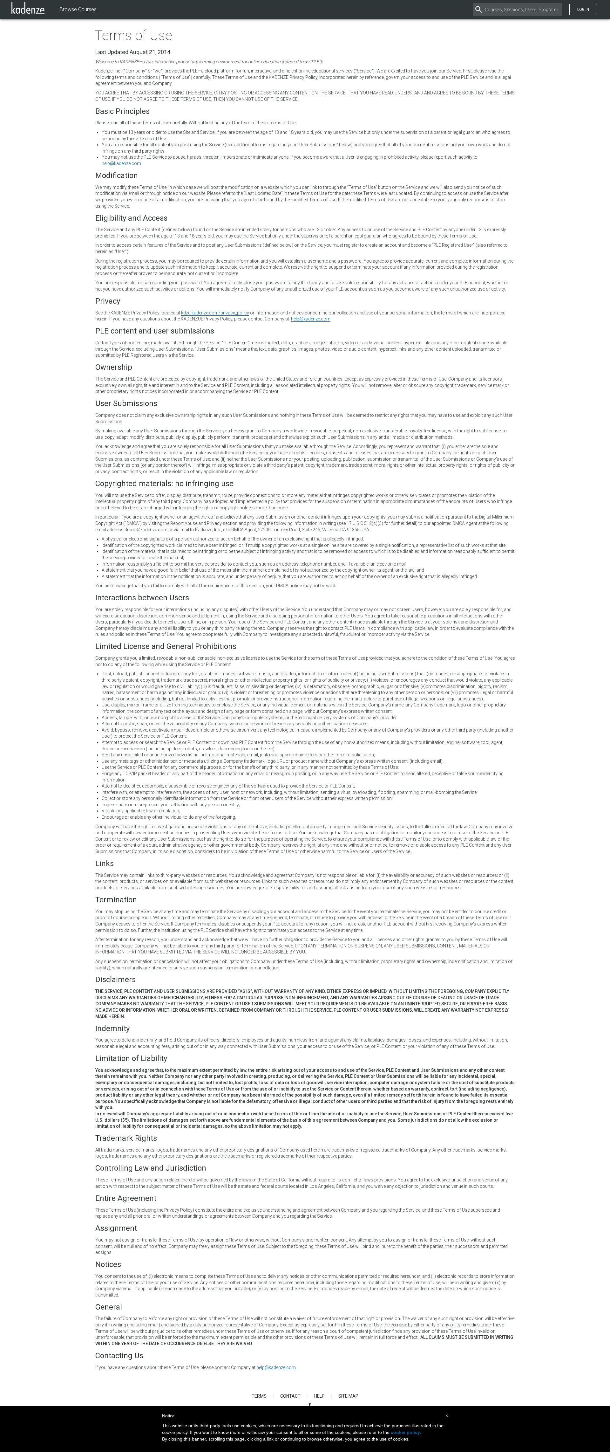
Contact (290, 1396)
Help (319, 1396)
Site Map (348, 1396)
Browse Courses (78, 9)
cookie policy (405, 1432)
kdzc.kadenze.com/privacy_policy (215, 312)
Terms (259, 1396)
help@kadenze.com (121, 163)
